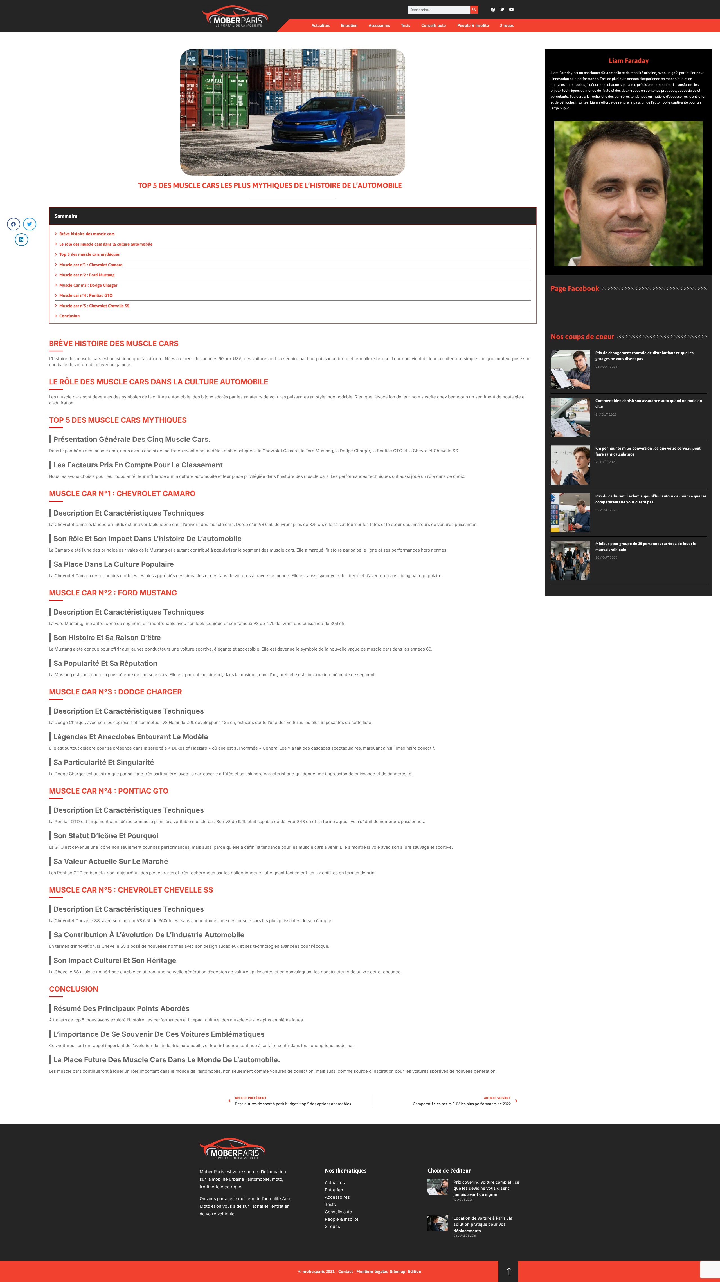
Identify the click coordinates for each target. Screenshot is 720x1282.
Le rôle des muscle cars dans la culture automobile (105, 244)
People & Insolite (473, 25)
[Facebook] (493, 10)
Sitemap (398, 1271)
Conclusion (69, 315)
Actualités (321, 25)
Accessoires (379, 25)
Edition (414, 1271)
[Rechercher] (474, 10)
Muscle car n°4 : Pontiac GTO (85, 295)
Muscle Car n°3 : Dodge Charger (88, 285)
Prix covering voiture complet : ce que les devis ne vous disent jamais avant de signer (486, 1188)
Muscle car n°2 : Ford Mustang (86, 274)
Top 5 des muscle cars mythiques (89, 254)
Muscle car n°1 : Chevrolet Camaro (91, 264)
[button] (13, 224)
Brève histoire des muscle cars (86, 233)
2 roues (507, 25)
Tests (405, 25)
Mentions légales (372, 1271)
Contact (345, 1271)
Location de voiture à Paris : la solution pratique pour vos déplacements (483, 1224)
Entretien (349, 25)
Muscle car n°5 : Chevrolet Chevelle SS (94, 305)
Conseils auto (433, 25)
